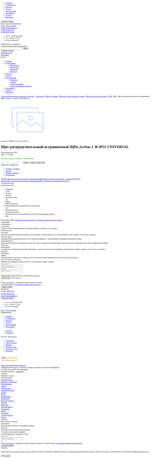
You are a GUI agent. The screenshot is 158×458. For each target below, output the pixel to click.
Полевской (5, 399)
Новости (13, 72)
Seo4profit (19, 372)
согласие (9, 282)
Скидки (9, 15)
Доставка (13, 80)
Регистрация (11, 26)
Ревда (3, 394)
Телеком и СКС (12, 349)
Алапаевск (5, 409)
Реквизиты (14, 65)
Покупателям (11, 11)
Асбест (3, 392)
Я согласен (6, 456)
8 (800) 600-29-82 (7, 32)
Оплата (13, 82)
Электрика (39, 96)
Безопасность (11, 347)
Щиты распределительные (96, 96)
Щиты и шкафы (51, 96)
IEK (115, 96)
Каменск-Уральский (9, 382)
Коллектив (14, 67)
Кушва (3, 417)
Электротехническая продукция (14, 96)
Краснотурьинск (7, 401)
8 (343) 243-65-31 (7, 30)
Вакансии (14, 69)
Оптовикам (10, 13)
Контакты (9, 17)
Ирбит (3, 411)
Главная (9, 3)
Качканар (4, 405)
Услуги (8, 9)
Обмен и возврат (16, 84)
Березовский (6, 397)
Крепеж (9, 345)
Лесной (4, 403)
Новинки (9, 351)
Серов (3, 386)
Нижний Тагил (7, 380)
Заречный (5, 413)
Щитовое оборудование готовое (72, 96)
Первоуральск (6, 384)
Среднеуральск (7, 415)
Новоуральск (6, 388)
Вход (3, 26)
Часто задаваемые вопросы (20, 86)
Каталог (9, 7)
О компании (10, 5)
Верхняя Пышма (7, 390)
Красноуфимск (7, 407)
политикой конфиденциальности (28, 285)
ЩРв (110, 96)
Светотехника (11, 343)
